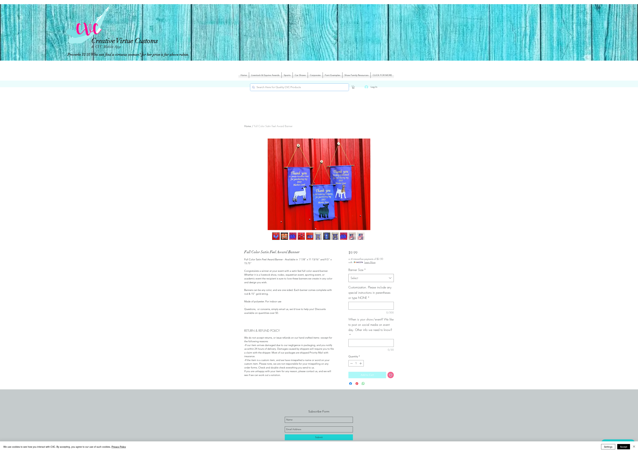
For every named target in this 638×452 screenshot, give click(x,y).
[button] (353, 87)
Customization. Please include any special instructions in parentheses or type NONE (369, 292)
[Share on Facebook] (351, 384)
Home (247, 126)
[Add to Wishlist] (390, 375)
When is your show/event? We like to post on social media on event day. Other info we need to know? (371, 327)
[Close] (634, 446)
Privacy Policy (118, 446)
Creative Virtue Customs (124, 41)
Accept (623, 446)
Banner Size (357, 270)
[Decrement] (351, 363)
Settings (608, 446)
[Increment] (361, 363)
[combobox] (371, 278)
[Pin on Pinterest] (357, 384)
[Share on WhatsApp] (363, 384)
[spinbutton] (356, 363)
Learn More (369, 262)
